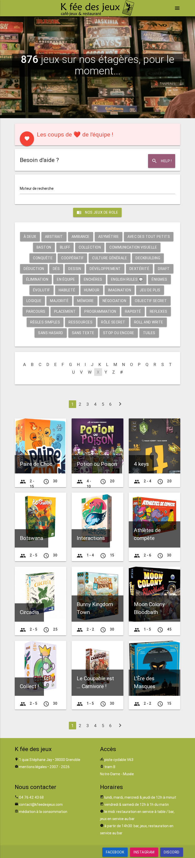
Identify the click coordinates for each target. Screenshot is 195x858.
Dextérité (139, 268)
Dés (56, 268)
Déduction (34, 268)
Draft (164, 268)
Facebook (115, 852)
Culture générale (109, 258)
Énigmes (159, 279)
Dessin (74, 268)
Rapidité (133, 311)
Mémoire (85, 300)
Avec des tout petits (148, 236)
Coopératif (72, 258)
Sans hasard (50, 333)
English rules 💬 (127, 279)
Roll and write (148, 322)
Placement (65, 311)
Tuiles (149, 333)
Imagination (119, 290)
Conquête (43, 258)
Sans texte (83, 333)
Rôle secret (113, 322)
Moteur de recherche (37, 188)
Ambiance (81, 236)
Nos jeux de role (97, 212)
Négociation (114, 300)
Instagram (144, 852)
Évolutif (41, 290)
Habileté (67, 290)
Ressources (80, 322)
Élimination (37, 279)
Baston (44, 247)
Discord (172, 852)
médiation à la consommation (43, 811)
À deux (30, 236)
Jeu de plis (150, 290)
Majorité (59, 300)
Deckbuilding (148, 258)
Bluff (65, 247)
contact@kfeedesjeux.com (41, 804)
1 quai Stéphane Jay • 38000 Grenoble (49, 759)
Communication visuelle (133, 247)
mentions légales (33, 767)
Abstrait (54, 236)
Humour (92, 290)
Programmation (100, 311)
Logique (34, 300)
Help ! (162, 161)
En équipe (66, 279)
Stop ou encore (118, 333)
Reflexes (158, 311)
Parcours (35, 311)
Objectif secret (151, 300)
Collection (90, 247)
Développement (105, 268)
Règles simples (45, 322)
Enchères (93, 279)
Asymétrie (108, 236)
